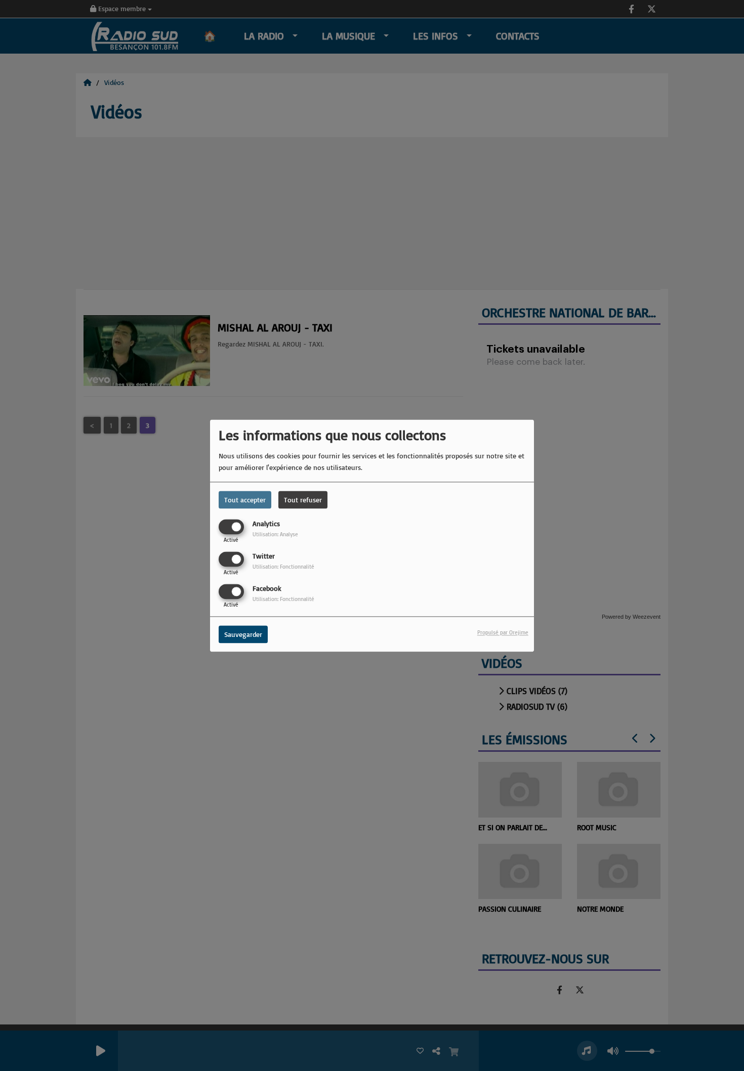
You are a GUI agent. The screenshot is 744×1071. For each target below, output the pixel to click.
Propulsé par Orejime (502, 632)
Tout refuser (303, 499)
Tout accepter (245, 499)
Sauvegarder (243, 634)
